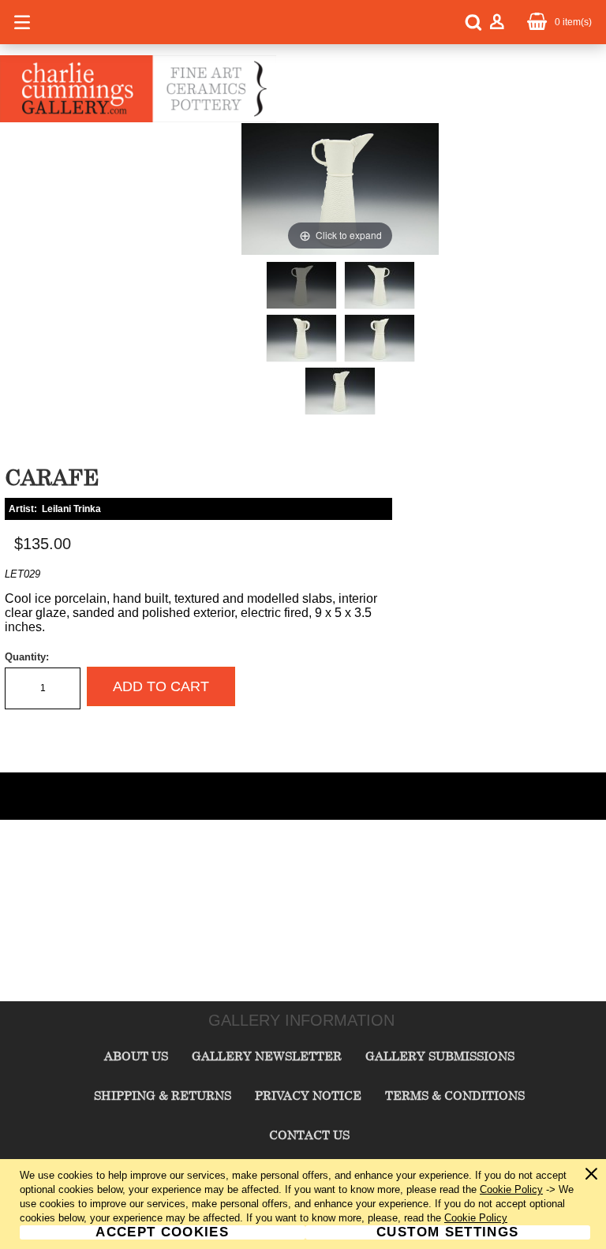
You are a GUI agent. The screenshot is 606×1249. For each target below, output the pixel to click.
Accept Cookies (162, 1232)
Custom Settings (447, 1232)
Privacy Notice (308, 1095)
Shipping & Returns (162, 1095)
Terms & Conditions (455, 1095)
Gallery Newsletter (267, 1056)
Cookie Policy (511, 1189)
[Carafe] (301, 285)
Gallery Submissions (439, 1056)
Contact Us (309, 1134)
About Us (136, 1056)
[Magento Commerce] (138, 119)
